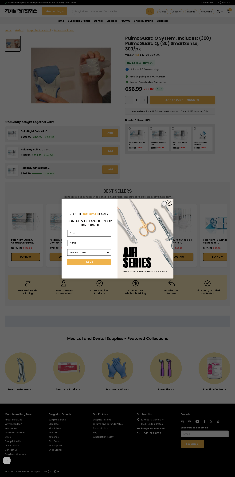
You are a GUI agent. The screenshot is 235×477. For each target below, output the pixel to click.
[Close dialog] (169, 203)
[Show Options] (108, 252)
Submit (89, 262)
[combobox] (88, 252)
